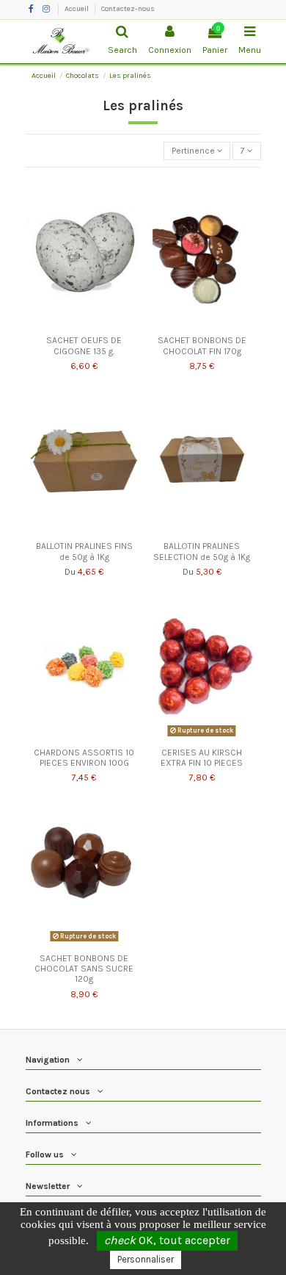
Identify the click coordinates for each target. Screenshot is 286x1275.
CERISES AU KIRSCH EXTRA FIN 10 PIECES (202, 757)
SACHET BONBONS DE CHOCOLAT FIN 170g (202, 345)
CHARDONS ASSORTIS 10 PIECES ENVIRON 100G (84, 757)
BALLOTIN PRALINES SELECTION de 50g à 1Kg (201, 551)
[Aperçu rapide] (84, 325)
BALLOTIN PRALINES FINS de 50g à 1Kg (84, 551)
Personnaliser (145, 1259)
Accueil (77, 8)
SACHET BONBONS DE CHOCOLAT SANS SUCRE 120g (83, 969)
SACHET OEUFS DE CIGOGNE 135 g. (84, 345)
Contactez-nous (128, 8)
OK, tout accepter (167, 1240)
